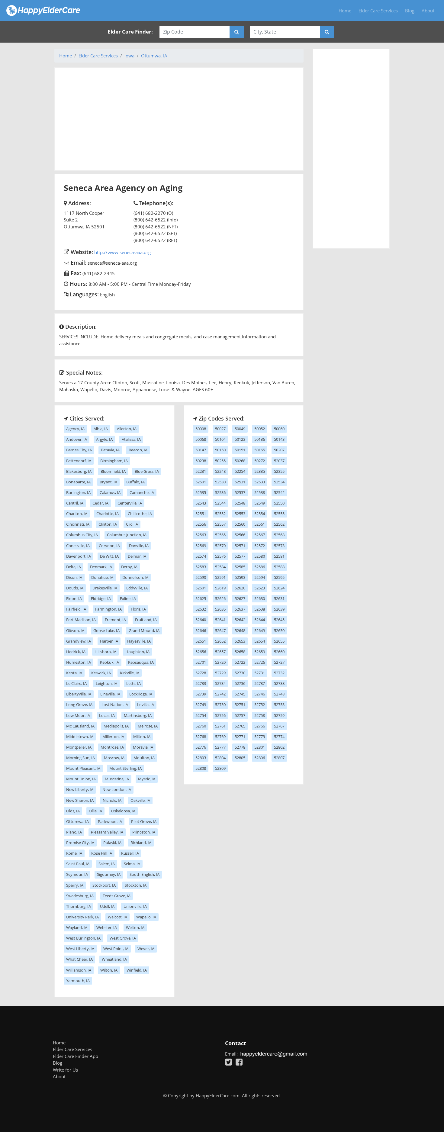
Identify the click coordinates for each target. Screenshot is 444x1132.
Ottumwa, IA (154, 56)
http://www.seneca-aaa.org (122, 252)
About (428, 11)
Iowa (129, 56)
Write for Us (65, 1070)
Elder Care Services (378, 11)
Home (345, 11)
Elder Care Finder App (75, 1056)
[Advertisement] (179, 119)
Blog (409, 11)
